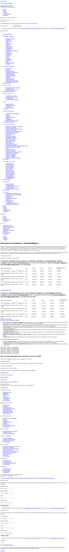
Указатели (8, 60)
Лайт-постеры (9, 47)
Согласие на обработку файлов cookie (9, 478)
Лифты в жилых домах (11, 95)
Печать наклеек (9, 175)
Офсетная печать (10, 163)
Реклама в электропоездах (12, 120)
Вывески (8, 69)
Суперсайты (9, 59)
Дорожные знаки (10, 71)
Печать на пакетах (10, 174)
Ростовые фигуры (10, 78)
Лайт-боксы (8, 45)
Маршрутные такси (10, 117)
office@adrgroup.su (5, 372)
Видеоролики (9, 68)
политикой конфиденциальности (57, 28)
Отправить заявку (17, 25)
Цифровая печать (10, 178)
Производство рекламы (8, 66)
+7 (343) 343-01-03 (13, 381)
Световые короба (10, 79)
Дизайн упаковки (10, 187)
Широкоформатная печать (12, 81)
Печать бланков (9, 164)
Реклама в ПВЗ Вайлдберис (12, 99)
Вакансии (5, 12)
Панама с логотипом (10, 141)
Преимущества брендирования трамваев (10, 320)
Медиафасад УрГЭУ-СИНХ (12, 204)
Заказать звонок (4, 30)
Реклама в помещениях (8, 91)
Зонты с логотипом (10, 133)
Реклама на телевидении (11, 90)
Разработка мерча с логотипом (13, 147)
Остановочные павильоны (12, 50)
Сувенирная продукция (8, 121)
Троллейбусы (9, 119)
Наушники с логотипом (11, 138)
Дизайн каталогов (10, 185)
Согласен (3, 550)
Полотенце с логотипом (11, 144)
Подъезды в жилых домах (12, 97)
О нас (4, 9)
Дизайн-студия (6, 179)
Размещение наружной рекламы (13, 193)
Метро (7, 114)
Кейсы (4, 10)
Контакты (5, 15)
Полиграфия (9, 142)
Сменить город (4, 5)
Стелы (7, 56)
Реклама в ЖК (9, 98)
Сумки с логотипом (10, 150)
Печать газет (9, 169)
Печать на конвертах (10, 173)
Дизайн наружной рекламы (12, 186)
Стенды (8, 58)
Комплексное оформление (12, 72)
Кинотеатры (9, 106)
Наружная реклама (7, 34)
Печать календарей (10, 170)
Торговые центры (10, 107)
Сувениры (5, 234)
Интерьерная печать (10, 74)
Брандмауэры (9, 41)
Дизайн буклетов (10, 183)
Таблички (8, 77)
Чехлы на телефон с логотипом (13, 157)
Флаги (7, 61)
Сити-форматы (9, 53)
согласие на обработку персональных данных (30, 28)
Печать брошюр (9, 167)
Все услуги (3, 21)
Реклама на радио (10, 88)
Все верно (10, 5)
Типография (6, 159)
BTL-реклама (6, 189)
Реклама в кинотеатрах (8, 440)
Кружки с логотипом (11, 136)
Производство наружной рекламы (14, 194)
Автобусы (8, 115)
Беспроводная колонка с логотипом (14, 126)
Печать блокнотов (10, 166)
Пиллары (8, 52)
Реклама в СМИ (7, 83)
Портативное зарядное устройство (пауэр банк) (17, 145)
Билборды (8, 39)
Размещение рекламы (8, 36)
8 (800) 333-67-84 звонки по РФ (8, 6)
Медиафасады (9, 48)
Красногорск (3, 1)
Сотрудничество (7, 14)
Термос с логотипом (10, 154)
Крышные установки (11, 75)
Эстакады (8, 64)
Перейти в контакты (5, 361)
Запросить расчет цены (6, 290)
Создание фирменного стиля (12, 188)
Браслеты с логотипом (11, 127)
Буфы (7, 42)
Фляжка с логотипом (10, 156)
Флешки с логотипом (11, 155)
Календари (8, 134)
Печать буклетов (10, 168)
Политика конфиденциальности (47, 478)
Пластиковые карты (10, 176)
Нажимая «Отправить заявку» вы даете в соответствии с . (33, 28)
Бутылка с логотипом (11, 130)
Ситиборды (8, 54)
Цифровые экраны (10, 62)
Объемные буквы (10, 73)
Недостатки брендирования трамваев (9, 339)
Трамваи (8, 118)
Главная (5, 237)
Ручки (7, 148)
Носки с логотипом (10, 139)
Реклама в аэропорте (10, 105)
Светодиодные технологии (12, 80)
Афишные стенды (10, 38)
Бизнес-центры (9, 104)
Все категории (6, 400)
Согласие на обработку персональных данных (28, 478)
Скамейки (8, 55)
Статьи (4, 11)
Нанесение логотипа (10, 137)
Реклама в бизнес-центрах (9, 439)
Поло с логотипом (10, 143)
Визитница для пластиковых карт (13, 131)
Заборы (7, 44)
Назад (4, 236)
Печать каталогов (10, 172)
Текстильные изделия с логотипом (14, 151)
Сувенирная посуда (10, 149)
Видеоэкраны (9, 43)
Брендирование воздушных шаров (14, 128)
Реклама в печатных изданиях (13, 87)
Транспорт (5, 108)
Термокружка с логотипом (12, 153)
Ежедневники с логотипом (12, 132)
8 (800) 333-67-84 (4, 377)
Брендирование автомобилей (12, 113)
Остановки (8, 49)
